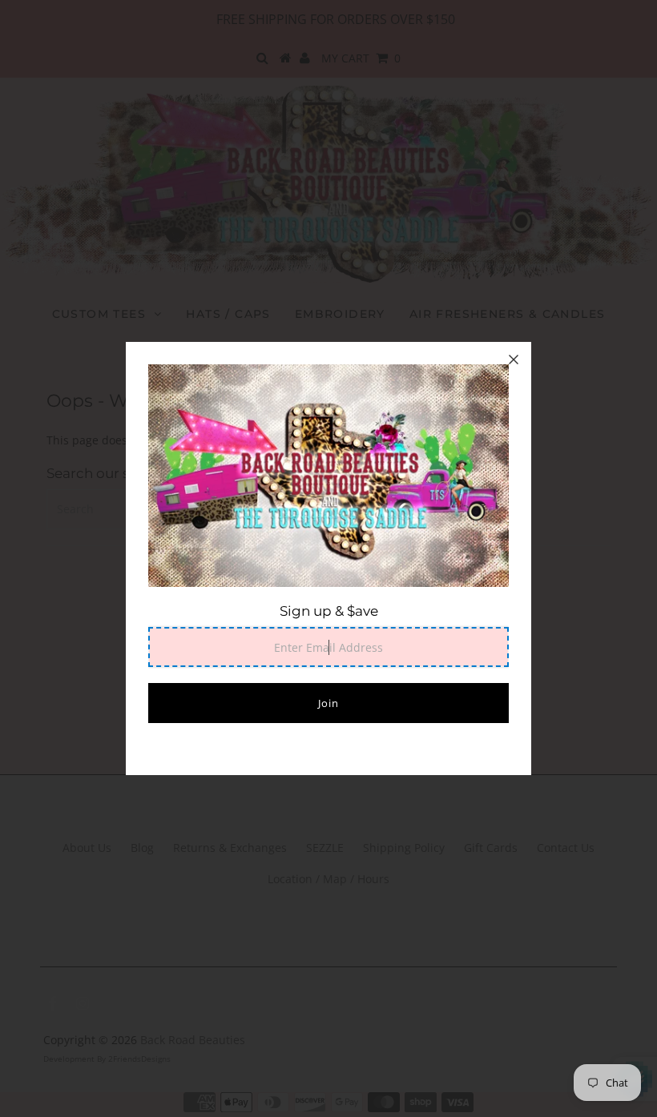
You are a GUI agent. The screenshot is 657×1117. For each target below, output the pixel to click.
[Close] (513, 359)
